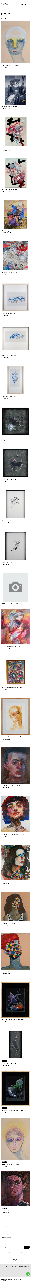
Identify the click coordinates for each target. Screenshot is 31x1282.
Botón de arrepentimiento (15, 1273)
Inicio (2, 10)
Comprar (15, 71)
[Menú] (29, 4)
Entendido (26, 1279)
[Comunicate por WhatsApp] (28, 1274)
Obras (6, 10)
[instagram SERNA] (2, 1230)
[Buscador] (22, 4)
